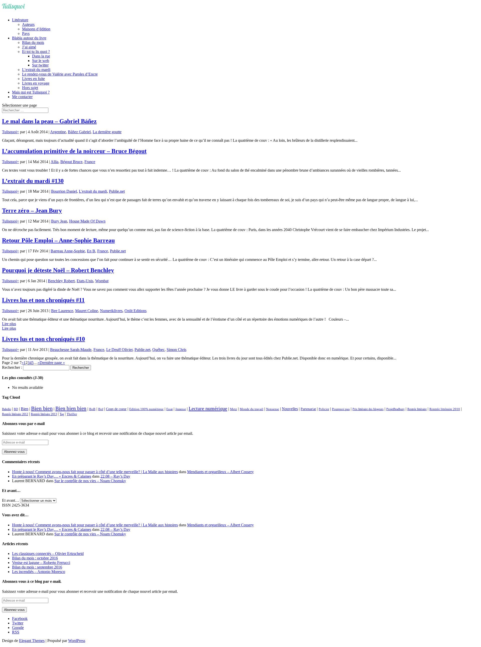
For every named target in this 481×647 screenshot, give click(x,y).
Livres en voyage (35, 83)
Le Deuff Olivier (119, 349)
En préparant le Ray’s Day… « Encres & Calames (51, 476)
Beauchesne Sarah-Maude (70, 349)
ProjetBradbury (395, 409)
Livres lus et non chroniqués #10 (43, 339)
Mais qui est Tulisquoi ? (31, 92)
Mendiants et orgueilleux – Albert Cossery (220, 472)
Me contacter (22, 97)
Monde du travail (251, 409)
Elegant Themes (32, 640)
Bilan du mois (33, 42)
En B (91, 251)
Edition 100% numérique (146, 409)
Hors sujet (30, 88)
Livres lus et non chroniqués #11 (43, 300)
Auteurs (28, 24)
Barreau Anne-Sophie (68, 251)
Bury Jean (59, 221)
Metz (233, 409)
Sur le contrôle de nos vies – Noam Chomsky (90, 481)
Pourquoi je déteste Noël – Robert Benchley (58, 270)
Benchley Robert (61, 281)
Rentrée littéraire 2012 (15, 414)
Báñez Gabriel (79, 132)
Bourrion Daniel (64, 191)
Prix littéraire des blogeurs (368, 409)
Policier (324, 409)
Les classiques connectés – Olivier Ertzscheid (48, 553)
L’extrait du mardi (36, 69)
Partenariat (308, 409)
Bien (24, 409)
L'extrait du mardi (93, 191)
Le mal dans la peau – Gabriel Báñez (49, 121)
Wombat (101, 281)
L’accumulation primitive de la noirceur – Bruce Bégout (74, 151)
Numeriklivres (111, 311)
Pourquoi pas (341, 409)
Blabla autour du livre (29, 38)
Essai (169, 409)
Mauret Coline (86, 311)
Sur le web (40, 60)
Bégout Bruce (71, 162)
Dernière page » (52, 363)
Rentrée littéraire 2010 (444, 409)
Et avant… (10, 500)
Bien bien (42, 408)
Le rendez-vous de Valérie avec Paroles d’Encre (60, 74)
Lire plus (9, 324)
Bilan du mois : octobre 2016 (35, 558)
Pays (26, 33)
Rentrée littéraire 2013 (44, 414)
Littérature (20, 20)
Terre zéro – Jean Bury (32, 210)
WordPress (76, 640)
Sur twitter (40, 65)
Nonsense (272, 409)
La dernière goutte (107, 132)
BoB (92, 409)
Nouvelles (290, 408)
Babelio (6, 409)
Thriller (72, 414)
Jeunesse (180, 409)
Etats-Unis (85, 281)
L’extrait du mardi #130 (33, 181)
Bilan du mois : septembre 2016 (37, 567)
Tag (62, 414)
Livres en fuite (33, 79)
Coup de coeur (116, 409)
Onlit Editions (136, 311)
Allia (54, 162)
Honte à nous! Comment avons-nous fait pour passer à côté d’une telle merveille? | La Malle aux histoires (95, 472)
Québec (158, 349)
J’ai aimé (29, 47)
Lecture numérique (208, 408)
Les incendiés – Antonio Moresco (38, 571)
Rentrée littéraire (417, 409)
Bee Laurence (62, 311)
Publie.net (117, 191)
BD (16, 409)
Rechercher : (12, 367)
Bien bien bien (70, 408)
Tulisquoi (9, 132)
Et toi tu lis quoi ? (36, 51)
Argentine (58, 132)
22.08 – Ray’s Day (115, 476)
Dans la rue (41, 56)
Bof (100, 409)
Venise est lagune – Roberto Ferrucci (41, 562)
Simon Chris (176, 349)
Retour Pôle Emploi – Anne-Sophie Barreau (58, 240)
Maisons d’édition (36, 29)
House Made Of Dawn (87, 221)
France (89, 162)
